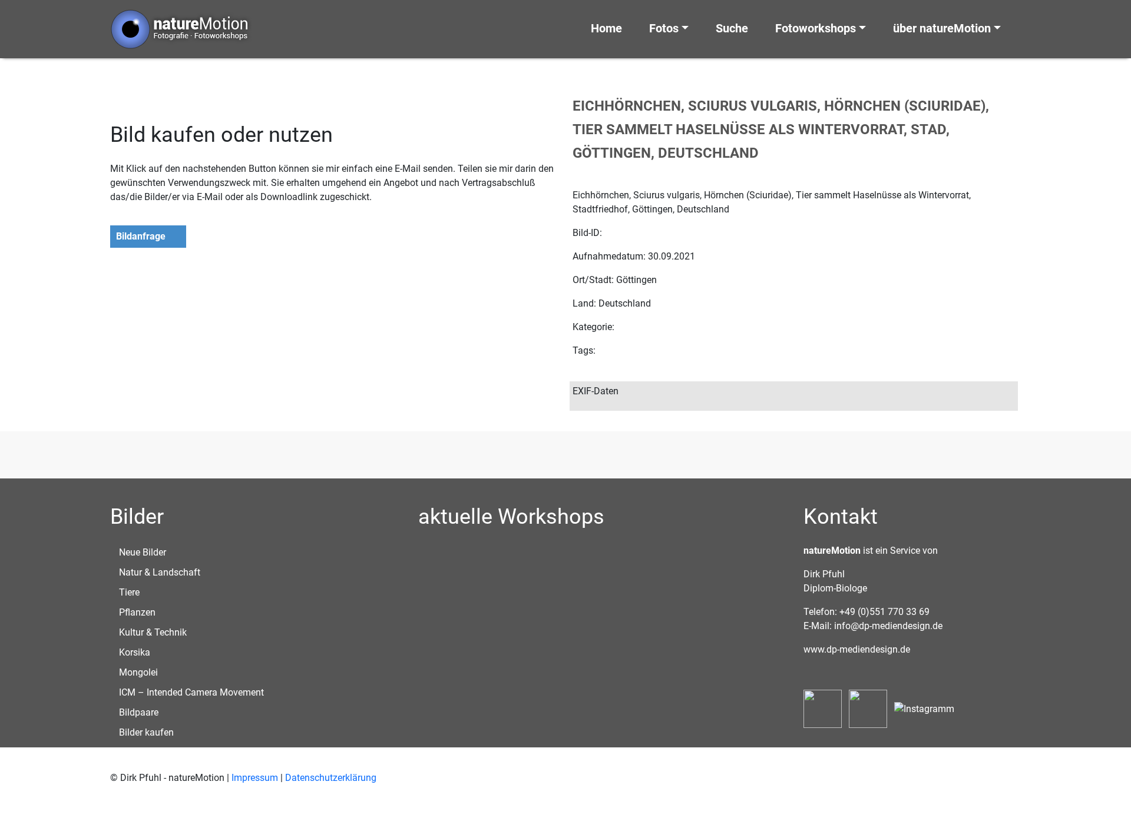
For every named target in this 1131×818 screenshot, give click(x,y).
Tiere (129, 592)
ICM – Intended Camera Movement (191, 692)
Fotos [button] (664, 28)
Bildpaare (138, 712)
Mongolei (138, 672)
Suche (732, 28)
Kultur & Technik (153, 632)
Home (606, 28)
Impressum (255, 777)
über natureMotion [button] (942, 28)
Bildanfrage (141, 236)
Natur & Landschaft (159, 572)
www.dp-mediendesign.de (856, 649)
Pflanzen (137, 612)
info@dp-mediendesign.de (888, 625)
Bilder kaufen (146, 732)
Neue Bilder (142, 552)
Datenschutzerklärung (330, 777)
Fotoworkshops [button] (815, 28)
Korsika (134, 652)
